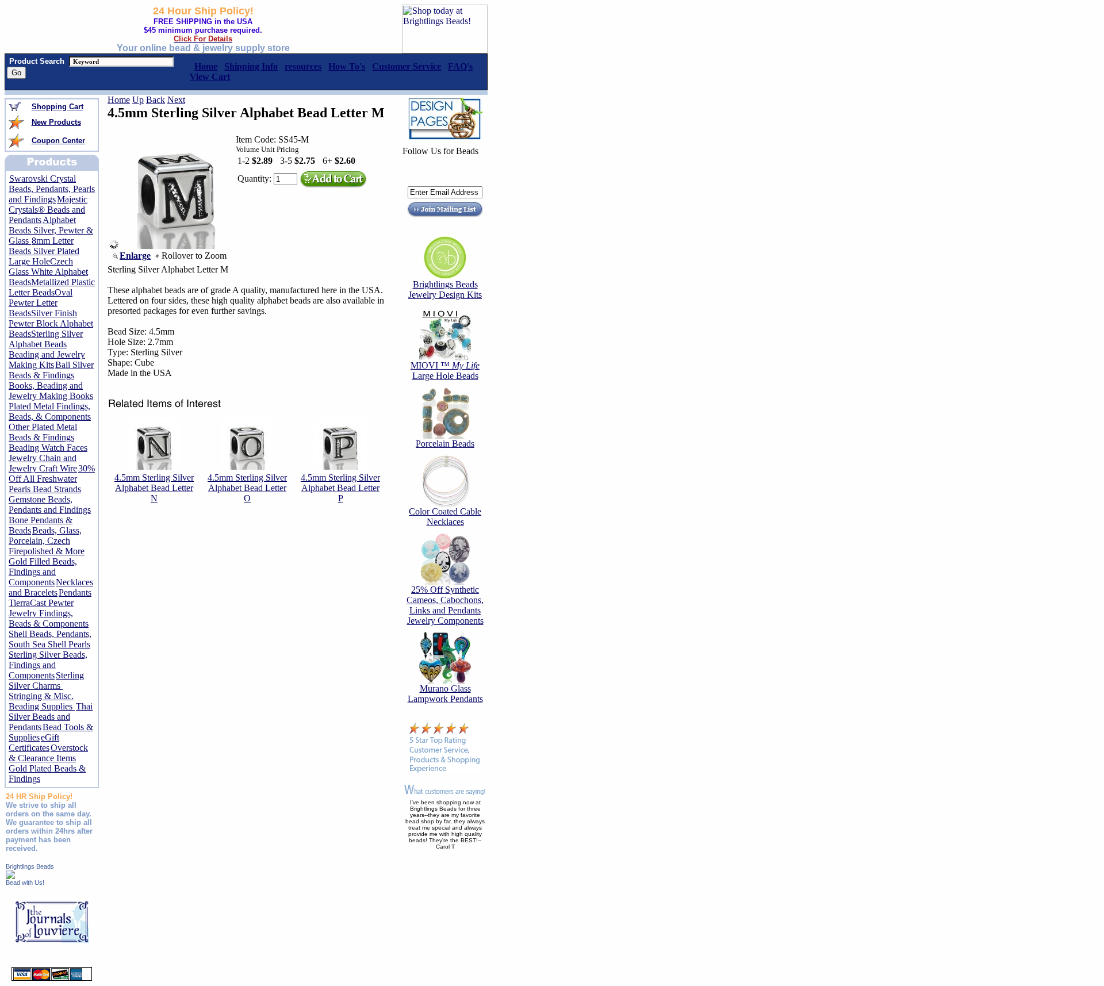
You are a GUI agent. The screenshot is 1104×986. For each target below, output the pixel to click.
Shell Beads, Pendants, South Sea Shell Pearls (50, 639)
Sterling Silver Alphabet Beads (46, 339)
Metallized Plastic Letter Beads (52, 287)
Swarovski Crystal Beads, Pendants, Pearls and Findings (52, 189)
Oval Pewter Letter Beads (40, 302)
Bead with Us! (25, 882)
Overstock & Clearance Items (48, 753)
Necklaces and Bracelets (51, 587)
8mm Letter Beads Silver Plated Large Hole (44, 251)
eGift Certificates (34, 742)
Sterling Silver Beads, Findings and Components (48, 665)
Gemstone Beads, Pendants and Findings (50, 504)
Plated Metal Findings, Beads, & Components (50, 411)
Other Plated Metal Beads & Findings (43, 432)
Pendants (75, 592)
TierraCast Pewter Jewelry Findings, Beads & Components (49, 613)
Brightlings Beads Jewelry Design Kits (445, 289)
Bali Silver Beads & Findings (51, 370)
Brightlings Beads (30, 866)
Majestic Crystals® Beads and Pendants (48, 209)
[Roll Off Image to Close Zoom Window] (175, 246)
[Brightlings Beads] (10, 876)
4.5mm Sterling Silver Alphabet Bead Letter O (247, 488)
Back (155, 100)
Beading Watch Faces (48, 447)
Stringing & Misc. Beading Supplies (42, 701)
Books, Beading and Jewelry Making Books (51, 391)
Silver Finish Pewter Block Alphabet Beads (51, 323)
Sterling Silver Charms (46, 680)
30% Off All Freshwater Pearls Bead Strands (52, 478)
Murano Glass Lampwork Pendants (445, 694)
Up (138, 100)
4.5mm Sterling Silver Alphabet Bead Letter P (340, 488)
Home (119, 100)
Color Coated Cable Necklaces (445, 517)
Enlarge (135, 255)
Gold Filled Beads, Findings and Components (43, 572)
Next (176, 100)
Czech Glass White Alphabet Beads (48, 271)
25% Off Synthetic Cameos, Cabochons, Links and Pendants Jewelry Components (445, 605)
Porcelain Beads (445, 443)
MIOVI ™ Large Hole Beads (445, 370)
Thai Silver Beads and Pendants (51, 716)
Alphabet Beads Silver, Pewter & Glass (51, 230)
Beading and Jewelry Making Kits (47, 360)
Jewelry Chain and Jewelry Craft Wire (43, 463)
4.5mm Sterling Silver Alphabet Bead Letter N (154, 488)
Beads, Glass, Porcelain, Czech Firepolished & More (47, 540)
